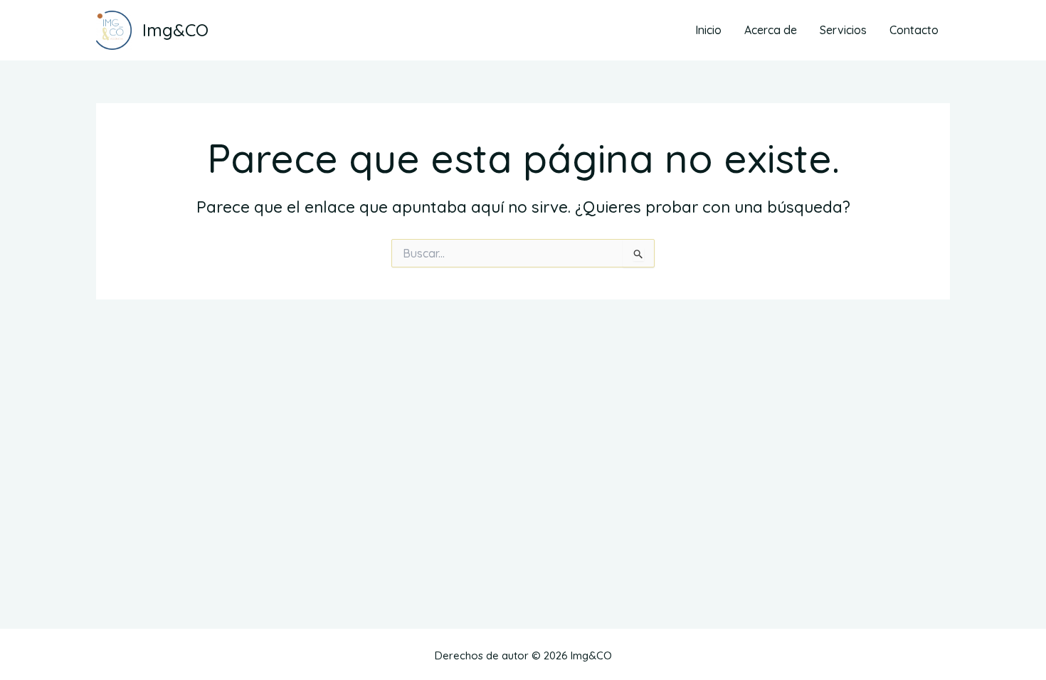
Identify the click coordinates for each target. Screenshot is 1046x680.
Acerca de (770, 30)
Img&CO (175, 30)
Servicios (843, 30)
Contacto (914, 30)
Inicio (708, 30)
